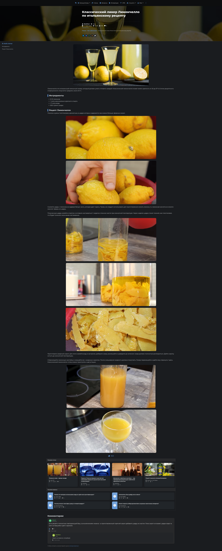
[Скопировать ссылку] (95, 35)
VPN (123, 3)
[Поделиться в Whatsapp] (89, 35)
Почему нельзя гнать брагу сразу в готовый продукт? (69, 503)
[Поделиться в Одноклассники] (92, 35)
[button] (146, 3)
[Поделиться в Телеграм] (83, 35)
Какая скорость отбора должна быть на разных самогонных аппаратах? (139, 503)
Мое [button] (140, 3)
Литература (114, 3)
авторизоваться (74, 546)
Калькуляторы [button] (84, 3)
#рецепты (85, 27)
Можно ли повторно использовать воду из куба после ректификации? (74, 494)
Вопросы (104, 3)
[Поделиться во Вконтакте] (86, 35)
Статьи (96, 3)
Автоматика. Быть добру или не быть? (129, 494)
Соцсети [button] (132, 3)
